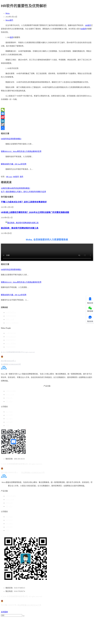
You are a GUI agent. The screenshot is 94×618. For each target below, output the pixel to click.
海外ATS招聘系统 (12, 323)
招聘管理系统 (11, 312)
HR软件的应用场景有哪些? (11, 139)
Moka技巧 (9, 20)
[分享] (47, 128)
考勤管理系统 (11, 347)
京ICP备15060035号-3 (8, 361)
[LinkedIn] (47, 121)
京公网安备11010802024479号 (11, 364)
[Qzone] (47, 113)
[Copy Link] (47, 124)
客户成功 (9, 401)
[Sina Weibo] (47, 117)
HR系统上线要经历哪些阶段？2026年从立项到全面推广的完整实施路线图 (35, 212)
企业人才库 (10, 394)
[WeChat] (47, 110)
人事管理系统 (11, 333)
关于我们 (9, 412)
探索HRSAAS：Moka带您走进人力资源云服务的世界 (21, 151)
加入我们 (9, 419)
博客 (7, 425)
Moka (8, 13)
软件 (11, 37)
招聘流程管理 (11, 316)
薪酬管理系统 (11, 340)
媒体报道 (9, 422)
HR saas (9, 177)
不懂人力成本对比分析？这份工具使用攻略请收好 (24, 202)
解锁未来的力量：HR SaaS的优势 (13, 164)
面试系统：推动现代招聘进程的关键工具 (20, 228)
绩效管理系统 (11, 337)
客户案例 (9, 415)
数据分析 (9, 398)
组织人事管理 (11, 343)
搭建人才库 (10, 319)
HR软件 (88, 25)
